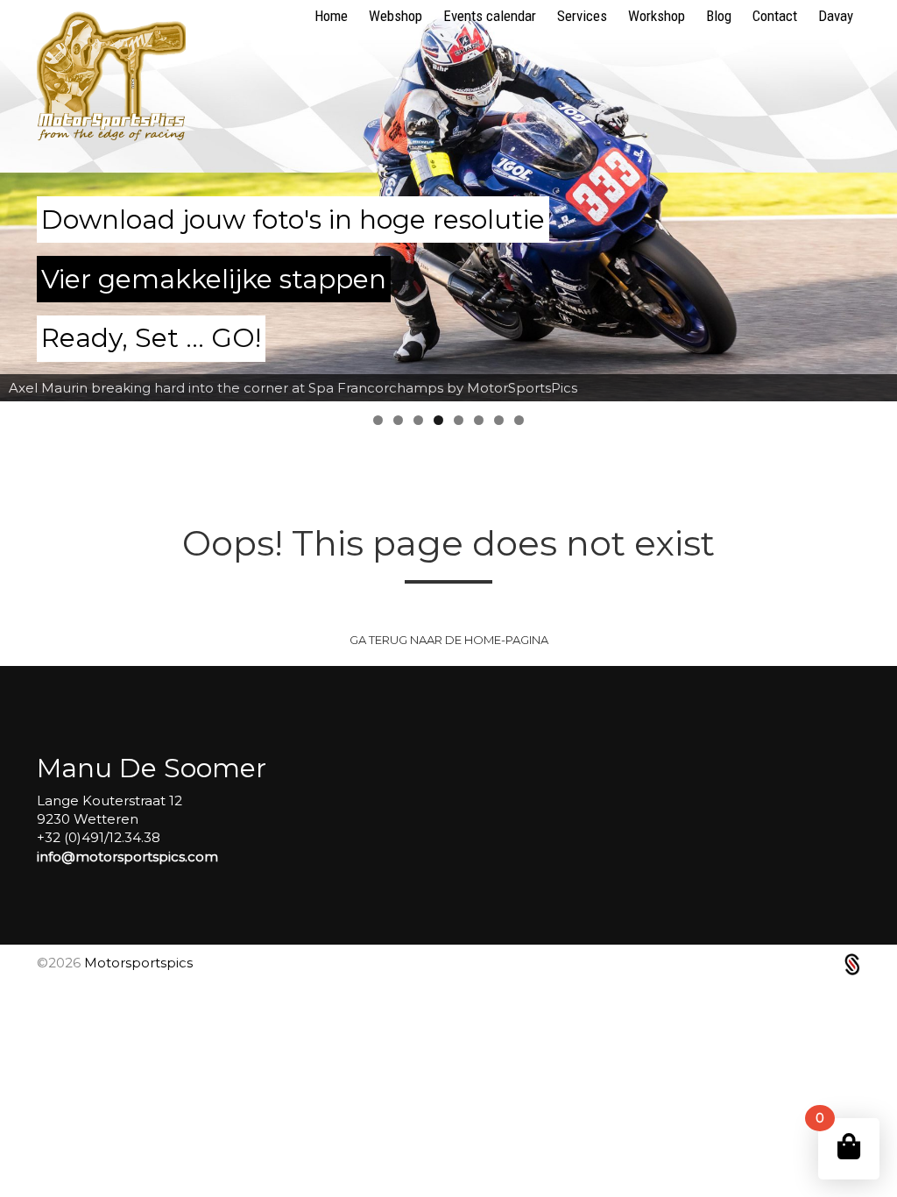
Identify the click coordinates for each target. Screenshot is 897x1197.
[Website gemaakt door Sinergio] (852, 963)
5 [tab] (458, 420)
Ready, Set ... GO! (151, 338)
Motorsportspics (138, 962)
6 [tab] (479, 420)
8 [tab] (519, 420)
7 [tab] (499, 420)
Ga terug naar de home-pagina (449, 640)
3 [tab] (418, 420)
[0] (848, 1146)
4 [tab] (438, 420)
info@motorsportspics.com (127, 856)
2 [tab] (398, 420)
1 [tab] (378, 420)
